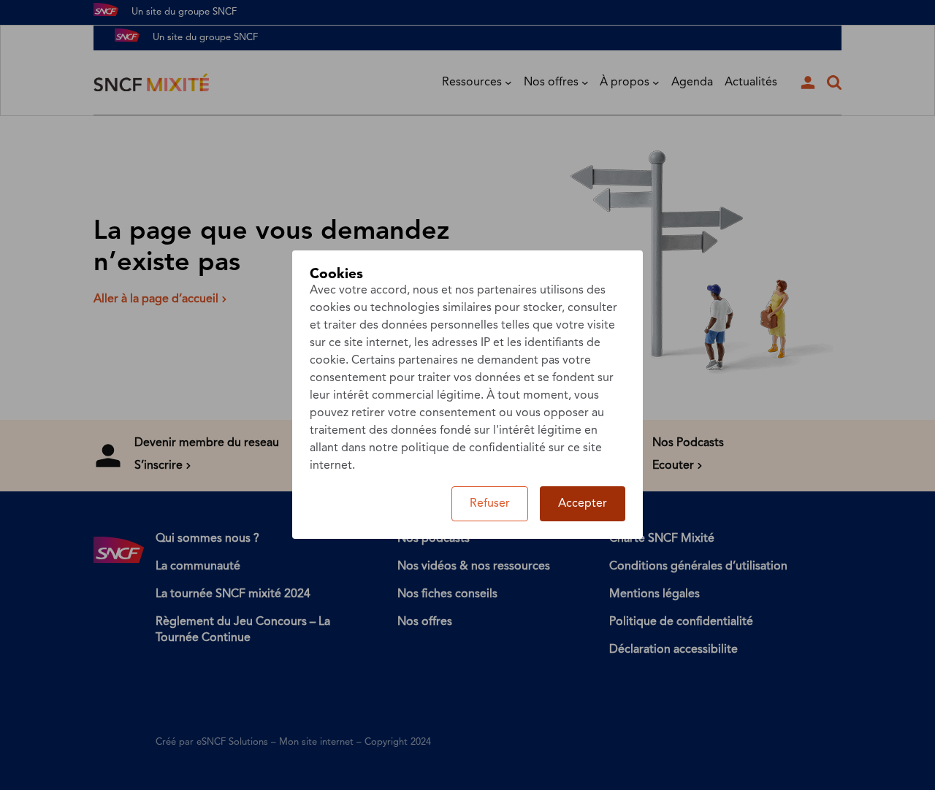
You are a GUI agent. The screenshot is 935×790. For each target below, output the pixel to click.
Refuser (490, 504)
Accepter (582, 504)
